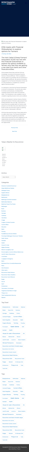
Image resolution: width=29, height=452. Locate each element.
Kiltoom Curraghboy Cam (7, 249)
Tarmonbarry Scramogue (7, 288)
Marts (2, 261)
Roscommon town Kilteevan (8, 277)
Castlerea (3, 215)
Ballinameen (4, 197)
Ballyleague (4, 206)
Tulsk (22, 365)
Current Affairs (5, 224)
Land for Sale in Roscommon (8, 254)
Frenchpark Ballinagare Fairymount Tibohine (12, 236)
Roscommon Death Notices (8, 272)
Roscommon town (19, 358)
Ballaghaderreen (5, 195)
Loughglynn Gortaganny (7, 258)
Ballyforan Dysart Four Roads (8, 204)
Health (3, 242)
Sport (2, 283)
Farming (4, 53)
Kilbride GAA (11, 336)
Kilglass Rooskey (5, 247)
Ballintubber (15, 307)
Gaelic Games (4, 238)
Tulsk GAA (4, 368)
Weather (3, 297)
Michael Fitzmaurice (8, 343)
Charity (18, 313)
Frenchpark (5, 326)
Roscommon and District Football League (13, 346)
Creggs (3, 220)
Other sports (4, 270)
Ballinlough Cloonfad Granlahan (8, 199)
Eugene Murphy (7, 323)
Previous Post (14, 127)
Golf (23, 326)
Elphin (2, 229)
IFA (24, 333)
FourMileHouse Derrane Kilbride (9, 233)
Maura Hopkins (21, 339)
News (2, 265)
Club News (4, 217)
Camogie (3, 213)
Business (3, 211)
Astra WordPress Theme (14, 449)
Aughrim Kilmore (5, 192)
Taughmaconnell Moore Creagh (9, 290)
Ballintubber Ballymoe (6, 201)
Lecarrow (13, 339)
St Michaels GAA (19, 362)
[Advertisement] (14, 21)
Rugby (3, 279)
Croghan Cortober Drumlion (8, 222)
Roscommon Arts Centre (8, 349)
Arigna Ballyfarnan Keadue (7, 188)
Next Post (14, 131)
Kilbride (4, 336)
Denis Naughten (6, 319)
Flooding (23, 323)
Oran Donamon (5, 267)
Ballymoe (23, 307)
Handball (3, 240)
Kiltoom (18, 336)
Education (3, 226)
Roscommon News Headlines (8, 274)
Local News (4, 256)
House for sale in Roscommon (11, 333)
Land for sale (6, 339)
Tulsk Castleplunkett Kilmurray (8, 295)
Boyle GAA (10, 310)
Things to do (4, 293)
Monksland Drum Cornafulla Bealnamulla (11, 263)
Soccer (3, 281)
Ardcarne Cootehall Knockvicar (8, 185)
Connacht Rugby (7, 316)
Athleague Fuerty (5, 190)
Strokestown (4, 286)
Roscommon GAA (7, 358)
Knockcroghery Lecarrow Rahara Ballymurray (12, 252)
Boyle (2, 208)
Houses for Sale (5, 245)
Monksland (18, 343)
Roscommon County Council (9, 352)
